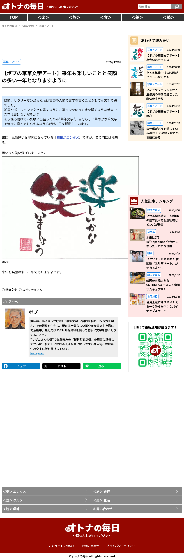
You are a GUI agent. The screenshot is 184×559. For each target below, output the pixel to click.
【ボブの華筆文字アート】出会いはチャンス (162, 57)
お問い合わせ (102, 508)
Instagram (37, 353)
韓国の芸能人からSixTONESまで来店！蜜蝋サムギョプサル (163, 284)
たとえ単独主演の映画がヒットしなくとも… (162, 74)
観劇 (149, 253)
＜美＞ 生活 (101, 500)
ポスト (62, 366)
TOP (14, 17)
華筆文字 (11, 289)
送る (101, 366)
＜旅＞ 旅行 (101, 491)
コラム (151, 231)
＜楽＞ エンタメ (14, 491)
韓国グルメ (153, 210)
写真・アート (11, 61)
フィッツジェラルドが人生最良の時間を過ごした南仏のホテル (162, 94)
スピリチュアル (32, 289)
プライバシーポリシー (120, 546)
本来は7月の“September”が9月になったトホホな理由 (162, 241)
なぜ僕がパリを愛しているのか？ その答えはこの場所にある (162, 132)
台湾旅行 (152, 296)
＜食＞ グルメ (13, 500)
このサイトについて (62, 546)
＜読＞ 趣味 (11, 508)
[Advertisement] (155, 168)
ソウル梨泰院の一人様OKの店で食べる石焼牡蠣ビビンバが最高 (162, 220)
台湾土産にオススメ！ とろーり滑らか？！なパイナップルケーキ (162, 306)
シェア (21, 366)
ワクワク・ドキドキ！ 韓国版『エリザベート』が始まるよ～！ (162, 263)
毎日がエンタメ (68, 137)
